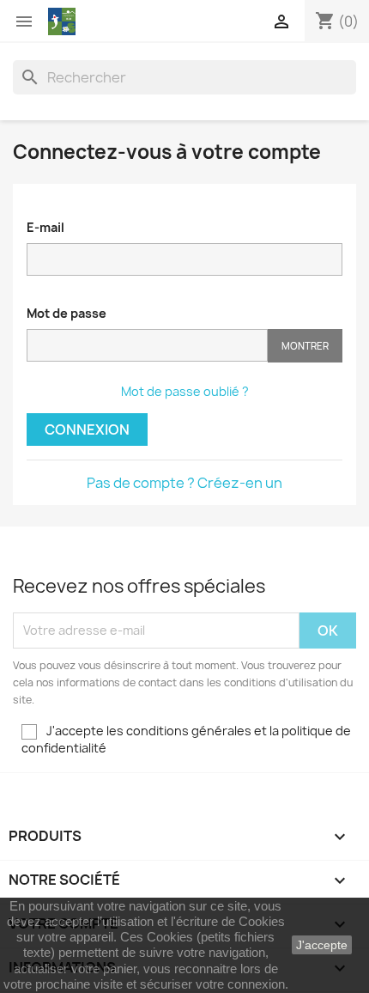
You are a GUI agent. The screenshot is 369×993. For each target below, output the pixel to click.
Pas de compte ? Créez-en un (184, 482)
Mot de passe (66, 313)
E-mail (45, 227)
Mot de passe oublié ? (185, 391)
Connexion (87, 429)
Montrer (305, 345)
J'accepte (322, 945)
